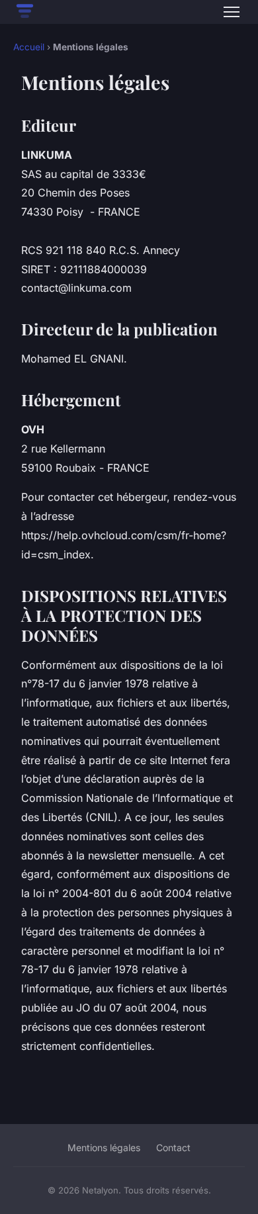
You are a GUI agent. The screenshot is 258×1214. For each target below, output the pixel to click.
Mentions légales (103, 1147)
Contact (173, 1147)
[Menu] (231, 11)
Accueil (28, 47)
